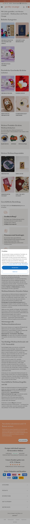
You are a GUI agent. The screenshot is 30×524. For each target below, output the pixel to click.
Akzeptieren (15, 267)
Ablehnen (15, 271)
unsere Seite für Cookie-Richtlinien (18, 264)
